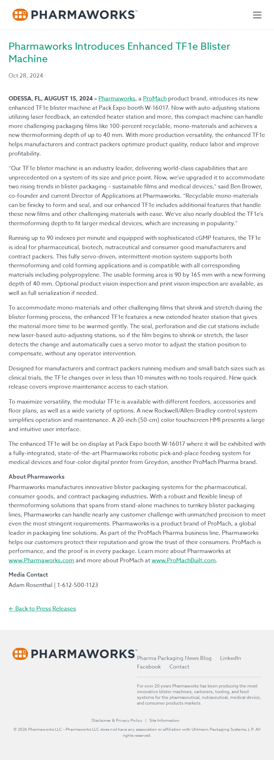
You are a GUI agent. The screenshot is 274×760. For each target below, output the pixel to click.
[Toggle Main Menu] (257, 15)
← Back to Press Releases (42, 608)
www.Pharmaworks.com (41, 560)
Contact (179, 667)
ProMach (155, 98)
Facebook (149, 667)
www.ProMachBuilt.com (184, 560)
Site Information (164, 720)
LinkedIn (230, 658)
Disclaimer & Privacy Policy (117, 720)
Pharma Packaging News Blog (174, 658)
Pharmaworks (116, 98)
